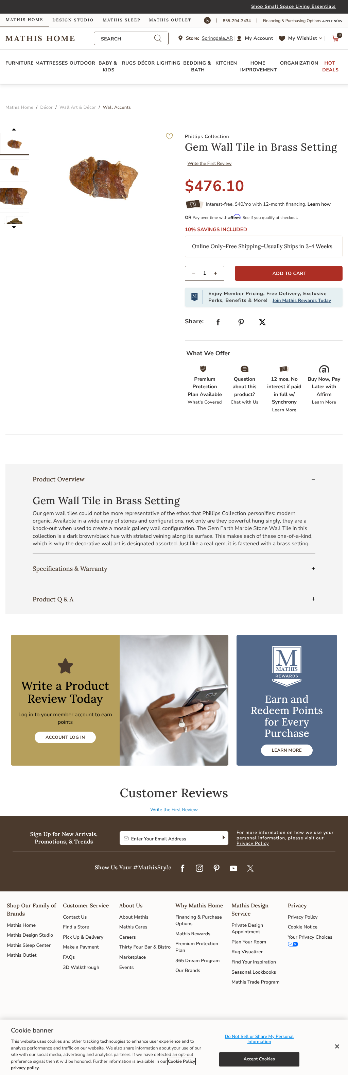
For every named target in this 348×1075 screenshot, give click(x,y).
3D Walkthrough (81, 967)
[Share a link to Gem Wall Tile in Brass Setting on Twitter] (262, 323)
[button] (256, 38)
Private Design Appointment (247, 928)
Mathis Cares (133, 927)
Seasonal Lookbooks (253, 972)
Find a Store (76, 927)
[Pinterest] (216, 868)
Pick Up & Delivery (83, 937)
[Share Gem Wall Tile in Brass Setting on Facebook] (218, 324)
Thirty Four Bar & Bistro (145, 947)
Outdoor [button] (82, 63)
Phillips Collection (207, 136)
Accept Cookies (259, 1059)
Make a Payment (81, 947)
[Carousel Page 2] (14, 170)
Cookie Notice (302, 927)
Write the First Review (210, 163)
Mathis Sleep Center (29, 945)
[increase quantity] (218, 273)
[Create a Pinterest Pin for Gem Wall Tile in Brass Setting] (241, 324)
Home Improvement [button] (258, 66)
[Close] (337, 1046)
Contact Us (75, 917)
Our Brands (187, 970)
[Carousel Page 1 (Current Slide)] (14, 144)
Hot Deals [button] (330, 66)
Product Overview (58, 479)
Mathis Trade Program (255, 982)
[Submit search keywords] (157, 38)
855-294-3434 (237, 21)
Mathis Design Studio (30, 935)
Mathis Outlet (21, 955)
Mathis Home (21, 925)
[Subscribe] (223, 838)
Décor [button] (146, 63)
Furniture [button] (19, 63)
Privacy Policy (253, 843)
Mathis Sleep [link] (121, 20)
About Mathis (134, 917)
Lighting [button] (168, 63)
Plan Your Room (248, 942)
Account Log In (65, 737)
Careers (127, 937)
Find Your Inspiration (253, 962)
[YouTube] (233, 868)
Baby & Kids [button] (109, 66)
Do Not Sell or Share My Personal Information (259, 1039)
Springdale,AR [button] (217, 38)
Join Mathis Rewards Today (302, 300)
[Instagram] (199, 868)
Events (126, 967)
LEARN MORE (287, 750)
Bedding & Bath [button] (197, 66)
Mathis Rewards (192, 934)
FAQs (69, 957)
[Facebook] (182, 868)
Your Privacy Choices (310, 937)
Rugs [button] (129, 63)
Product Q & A (53, 599)
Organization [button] (299, 63)
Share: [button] (194, 322)
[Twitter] (250, 868)
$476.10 (214, 186)
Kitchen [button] (226, 63)
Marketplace (132, 957)
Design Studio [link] (73, 20)
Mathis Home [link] (24, 19)
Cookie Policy (181, 1061)
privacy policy (25, 1068)
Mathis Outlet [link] (170, 20)
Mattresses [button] (51, 63)
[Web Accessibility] (207, 20)
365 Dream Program (197, 960)
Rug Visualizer (247, 952)
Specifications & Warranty (70, 569)
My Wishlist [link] (302, 38)
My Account (259, 38)
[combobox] (127, 39)
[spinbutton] (204, 273)
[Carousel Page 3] (14, 197)
